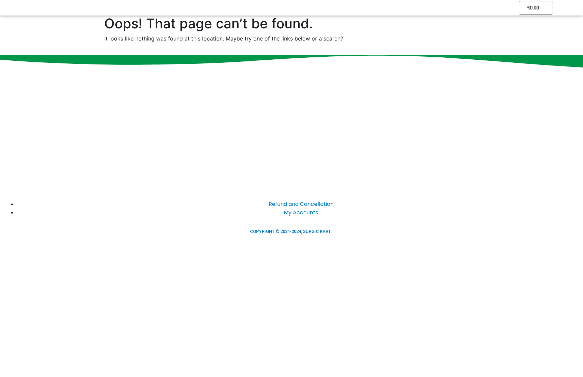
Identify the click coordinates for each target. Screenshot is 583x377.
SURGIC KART (317, 231)
